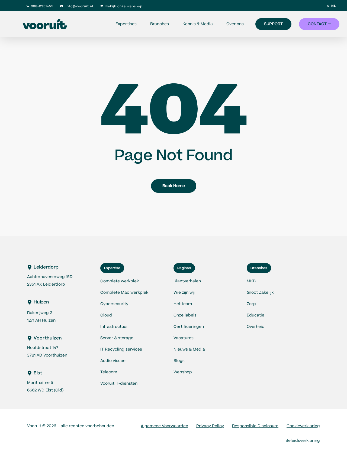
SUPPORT (273, 24)
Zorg (251, 304)
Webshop (183, 372)
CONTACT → (319, 24)
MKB (251, 281)
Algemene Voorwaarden (164, 426)
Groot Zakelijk (260, 292)
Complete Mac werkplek (124, 292)
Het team (183, 304)
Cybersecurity (114, 304)
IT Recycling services (121, 349)
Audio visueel (113, 361)
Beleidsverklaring (302, 440)
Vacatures (184, 338)
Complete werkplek (119, 281)
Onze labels (185, 315)
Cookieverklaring (303, 426)
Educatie (255, 315)
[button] (112, 268)
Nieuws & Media (189, 349)
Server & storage (116, 338)
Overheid (256, 326)
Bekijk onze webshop (123, 6)
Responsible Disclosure (255, 426)
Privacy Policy (210, 426)
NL (333, 6)
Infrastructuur (114, 326)
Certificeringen (189, 326)
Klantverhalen (187, 281)
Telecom (108, 372)
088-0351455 (42, 6)
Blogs (179, 361)
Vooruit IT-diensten (118, 383)
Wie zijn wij (184, 292)
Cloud (106, 315)
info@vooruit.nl (79, 6)
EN (327, 6)
